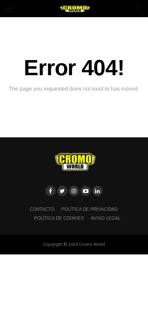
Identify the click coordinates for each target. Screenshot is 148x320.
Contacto (42, 209)
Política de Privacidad (89, 209)
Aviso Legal (105, 218)
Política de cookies (59, 218)
